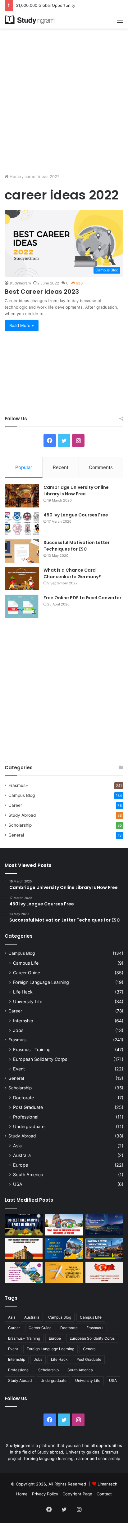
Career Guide (26, 972)
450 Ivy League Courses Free (75, 515)
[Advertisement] (64, 99)
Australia (22, 1155)
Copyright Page (77, 1493)
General (16, 835)
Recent (60, 467)
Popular (23, 467)
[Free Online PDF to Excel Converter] (22, 606)
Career (15, 805)
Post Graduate (28, 1107)
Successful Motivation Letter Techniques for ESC (76, 545)
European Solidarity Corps (40, 1059)
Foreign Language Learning (41, 982)
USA (17, 1184)
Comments (101, 467)
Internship (23, 1020)
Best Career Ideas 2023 (42, 291)
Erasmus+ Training (32, 1049)
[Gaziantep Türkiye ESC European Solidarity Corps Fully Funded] (104, 1272)
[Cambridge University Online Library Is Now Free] (22, 495)
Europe (20, 1165)
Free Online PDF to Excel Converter (82, 598)
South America (28, 1174)
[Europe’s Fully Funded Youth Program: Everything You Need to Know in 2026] (64, 1248)
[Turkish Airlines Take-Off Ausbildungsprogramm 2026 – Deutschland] (64, 1272)
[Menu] (120, 22)
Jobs (18, 1030)
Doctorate (23, 1097)
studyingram (20, 283)
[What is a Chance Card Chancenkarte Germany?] (22, 578)
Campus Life (26, 963)
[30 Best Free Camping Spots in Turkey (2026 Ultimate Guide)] (24, 1224)
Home (14, 176)
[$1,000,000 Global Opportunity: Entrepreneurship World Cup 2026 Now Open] (104, 1224)
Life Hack (23, 991)
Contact (104, 1493)
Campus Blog (21, 795)
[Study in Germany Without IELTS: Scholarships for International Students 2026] (24, 1248)
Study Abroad (22, 815)
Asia (17, 1145)
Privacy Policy (45, 1493)
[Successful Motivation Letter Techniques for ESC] (22, 551)
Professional (25, 1116)
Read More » (21, 325)
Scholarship (20, 825)
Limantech (107, 1483)
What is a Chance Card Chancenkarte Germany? (72, 573)
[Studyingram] (29, 20)
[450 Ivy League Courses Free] (22, 523)
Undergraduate (28, 1126)
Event (19, 1068)
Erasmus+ (18, 785)
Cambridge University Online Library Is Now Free (76, 490)
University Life (27, 1001)
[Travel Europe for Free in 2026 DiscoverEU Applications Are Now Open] (64, 1224)
